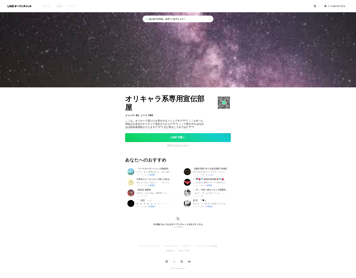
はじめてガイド (173, 246)
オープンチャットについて (152, 246)
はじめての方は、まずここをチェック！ (167, 19)
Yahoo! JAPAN (184, 250)
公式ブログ (189, 246)
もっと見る (178, 227)
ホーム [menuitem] (47, 6)
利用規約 (172, 250)
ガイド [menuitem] (72, 6)
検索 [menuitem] (59, 6)
